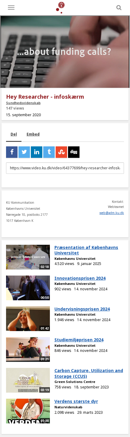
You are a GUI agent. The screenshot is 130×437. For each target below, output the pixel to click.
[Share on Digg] (74, 152)
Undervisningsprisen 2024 (82, 309)
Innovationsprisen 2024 (80, 278)
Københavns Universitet (75, 258)
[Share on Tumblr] (49, 152)
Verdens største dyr (76, 401)
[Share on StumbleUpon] (61, 152)
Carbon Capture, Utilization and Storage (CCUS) (88, 373)
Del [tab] (14, 134)
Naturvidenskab (68, 407)
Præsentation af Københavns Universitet (86, 250)
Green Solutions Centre (74, 381)
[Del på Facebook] (12, 152)
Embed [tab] (33, 134)
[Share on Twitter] (24, 152)
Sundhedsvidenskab (23, 102)
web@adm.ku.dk (111, 213)
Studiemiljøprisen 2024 (78, 340)
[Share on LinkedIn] (36, 152)
